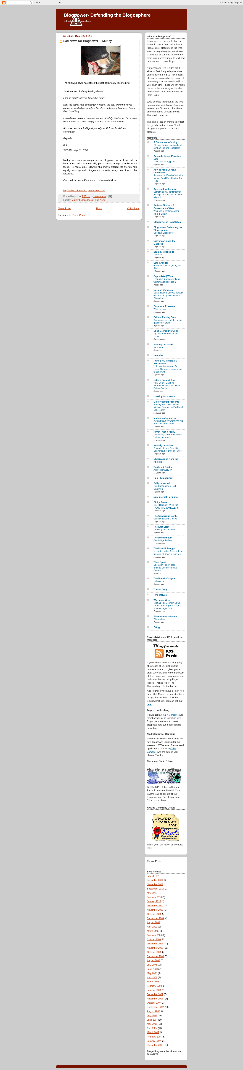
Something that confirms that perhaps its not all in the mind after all (168, 195)
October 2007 (154, 1003)
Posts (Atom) (79, 215)
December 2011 (155, 880)
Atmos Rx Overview (163, 470)
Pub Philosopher (163, 478)
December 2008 (155, 943)
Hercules (158, 355)
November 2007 (155, 999)
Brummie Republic (164, 252)
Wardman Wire (162, 600)
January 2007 (154, 1041)
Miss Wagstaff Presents (166, 402)
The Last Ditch (161, 527)
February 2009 (154, 935)
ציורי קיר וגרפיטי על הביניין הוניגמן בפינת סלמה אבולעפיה (168, 422)
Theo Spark (160, 562)
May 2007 (152, 1024)
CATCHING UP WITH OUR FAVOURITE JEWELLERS (166, 506)
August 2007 (153, 1011)
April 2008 (152, 977)
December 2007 (155, 994)
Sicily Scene (160, 502)
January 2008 (154, 990)
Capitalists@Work (163, 276)
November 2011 (155, 884)
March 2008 (153, 981)
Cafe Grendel (161, 263)
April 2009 (152, 927)
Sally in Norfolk (162, 483)
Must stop (158, 347)
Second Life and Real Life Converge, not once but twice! (168, 449)
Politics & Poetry (163, 467)
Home (99, 208)
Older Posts (133, 208)
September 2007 (155, 1007)
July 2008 (152, 965)
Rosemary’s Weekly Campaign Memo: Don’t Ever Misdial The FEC (168, 178)
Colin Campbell (171, 715)
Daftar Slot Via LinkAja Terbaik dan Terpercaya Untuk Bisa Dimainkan (168, 296)
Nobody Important (163, 445)
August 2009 (153, 922)
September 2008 (155, 956)
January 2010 (154, 901)
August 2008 (153, 960)
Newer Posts (64, 208)
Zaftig (157, 627)
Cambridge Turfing (163, 540)
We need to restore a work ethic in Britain (166, 212)
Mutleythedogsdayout (83, 200)
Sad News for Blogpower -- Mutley (87, 41)
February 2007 (154, 1037)
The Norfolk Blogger (165, 548)
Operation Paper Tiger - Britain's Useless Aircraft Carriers (165, 568)
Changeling (159, 619)
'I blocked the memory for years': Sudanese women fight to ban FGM (168, 369)
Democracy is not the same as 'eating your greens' (168, 436)
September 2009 (155, 918)
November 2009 (155, 910)
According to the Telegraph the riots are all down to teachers (168, 552)
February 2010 (154, 897)
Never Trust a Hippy (164, 432)
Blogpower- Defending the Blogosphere (107, 15)
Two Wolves (160, 595)
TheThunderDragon (164, 578)
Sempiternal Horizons (166, 497)
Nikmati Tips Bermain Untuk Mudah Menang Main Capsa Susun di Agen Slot (167, 606)
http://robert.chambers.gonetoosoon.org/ (84, 190)
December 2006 (155, 1045)
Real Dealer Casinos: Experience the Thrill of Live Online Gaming (167, 386)
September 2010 (155, 889)
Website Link (160, 309)
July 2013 (152, 876)
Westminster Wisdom (165, 616)
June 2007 (152, 1020)
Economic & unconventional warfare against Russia (167, 280)
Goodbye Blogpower (163, 233)
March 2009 (153, 931)
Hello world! (159, 581)
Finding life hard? (163, 344)
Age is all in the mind (165, 189)
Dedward (158, 254)
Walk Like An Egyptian (164, 161)
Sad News (100, 200)
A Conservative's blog (166, 142)
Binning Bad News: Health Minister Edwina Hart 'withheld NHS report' (168, 407)
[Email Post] (109, 196)
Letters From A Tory (164, 380)
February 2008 (154, 986)
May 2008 (152, 973)
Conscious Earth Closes (165, 519)
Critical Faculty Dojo (165, 317)
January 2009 (154, 939)
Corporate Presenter (165, 306)
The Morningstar (163, 538)
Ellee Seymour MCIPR (166, 331)
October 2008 (154, 952)
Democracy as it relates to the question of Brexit (168, 321)
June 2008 (152, 969)
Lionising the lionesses (165, 529)
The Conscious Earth (165, 516)
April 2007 (152, 1028)
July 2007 (152, 1015)
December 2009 (155, 905)
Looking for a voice (164, 396)
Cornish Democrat (163, 290)
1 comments (99, 196)
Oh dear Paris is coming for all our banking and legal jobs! (168, 146)
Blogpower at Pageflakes (167, 222)
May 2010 (152, 893)
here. (149, 704)
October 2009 (154, 914)
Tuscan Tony (160, 589)
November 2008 (155, 948)
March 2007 (153, 1032)
